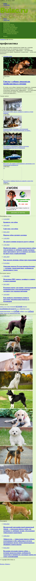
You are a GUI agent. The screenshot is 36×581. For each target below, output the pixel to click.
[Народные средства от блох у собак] (16, 370)
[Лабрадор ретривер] (16, 426)
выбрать (1, 306)
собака (22, 311)
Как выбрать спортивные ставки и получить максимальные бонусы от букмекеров (16, 147)
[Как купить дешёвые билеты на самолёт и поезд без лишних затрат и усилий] (12, 179)
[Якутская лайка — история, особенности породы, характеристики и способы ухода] (16, 389)
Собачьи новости (9, 29)
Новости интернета (10, 32)
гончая (5, 306)
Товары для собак (12, 33)
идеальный (12, 306)
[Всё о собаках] (14, 16)
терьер (5, 313)
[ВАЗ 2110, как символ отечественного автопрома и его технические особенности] (12, 162)
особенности (5, 309)
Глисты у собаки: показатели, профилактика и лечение (16, 82)
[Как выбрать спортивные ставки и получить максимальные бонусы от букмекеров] (12, 145)
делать (8, 306)
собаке (25, 311)
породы (22, 309)
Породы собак (8, 24)
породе (18, 309)
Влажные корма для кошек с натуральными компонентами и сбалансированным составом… (17, 129)
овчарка (25, 306)
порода (13, 309)
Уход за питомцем (10, 27)
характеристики (13, 313)
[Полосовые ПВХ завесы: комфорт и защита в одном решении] (12, 110)
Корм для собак (9, 30)
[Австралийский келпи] (16, 333)
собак (16, 311)
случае (11, 311)
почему (27, 309)
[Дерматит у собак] (16, 501)
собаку (1, 313)
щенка (18, 313)
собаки (31, 311)
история (19, 306)
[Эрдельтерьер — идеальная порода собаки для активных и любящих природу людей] (16, 463)
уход (8, 313)
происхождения (5, 311)
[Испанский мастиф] (16, 482)
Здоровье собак (9, 26)
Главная (2, 39)
